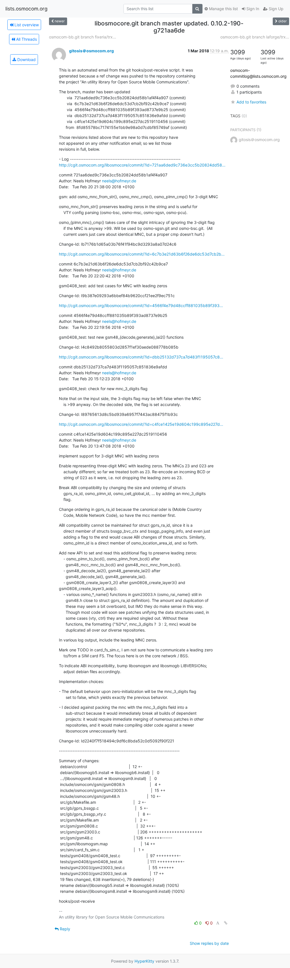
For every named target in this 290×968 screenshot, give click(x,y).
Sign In (252, 8)
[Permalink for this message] (226, 922)
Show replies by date (209, 943)
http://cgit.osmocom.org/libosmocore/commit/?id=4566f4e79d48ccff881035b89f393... (141, 305)
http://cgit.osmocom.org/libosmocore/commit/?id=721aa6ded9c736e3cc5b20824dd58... (142, 165)
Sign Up (275, 8)
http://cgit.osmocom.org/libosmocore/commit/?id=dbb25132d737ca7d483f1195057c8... (141, 357)
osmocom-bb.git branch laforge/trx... (254, 36)
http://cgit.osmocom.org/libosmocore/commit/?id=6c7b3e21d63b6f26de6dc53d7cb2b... (142, 254)
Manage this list (223, 8)
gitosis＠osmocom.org (91, 50)
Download (26, 59)
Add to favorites (251, 102)
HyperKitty (144, 961)
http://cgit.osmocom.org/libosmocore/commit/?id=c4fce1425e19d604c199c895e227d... (141, 424)
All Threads (26, 39)
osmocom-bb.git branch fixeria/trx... (82, 36)
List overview (26, 24)
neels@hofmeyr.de (119, 180)
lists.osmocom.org (26, 9)
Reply (64, 928)
